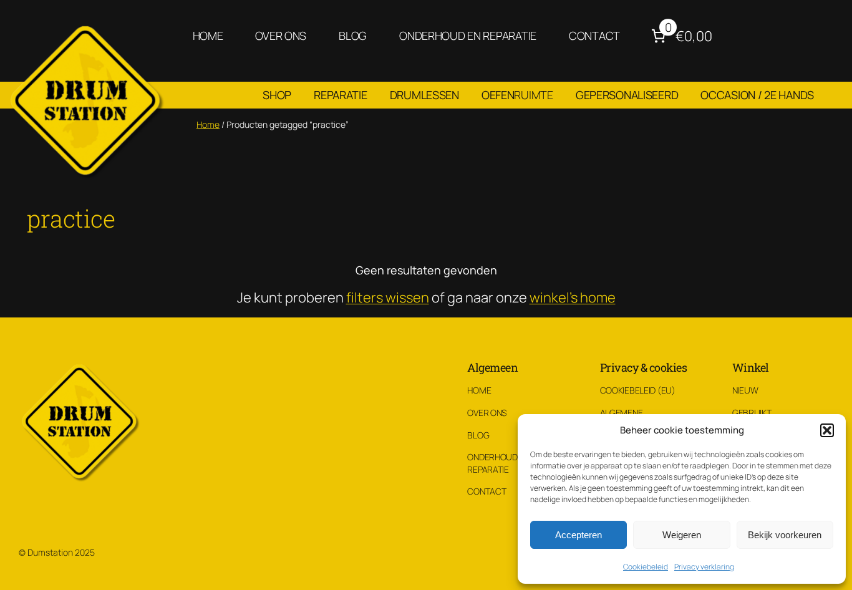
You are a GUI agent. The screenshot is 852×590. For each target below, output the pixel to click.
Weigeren (681, 535)
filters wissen (387, 297)
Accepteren (578, 535)
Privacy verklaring (704, 566)
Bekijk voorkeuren (784, 535)
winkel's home (573, 297)
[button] (827, 430)
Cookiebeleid (645, 566)
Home (208, 124)
